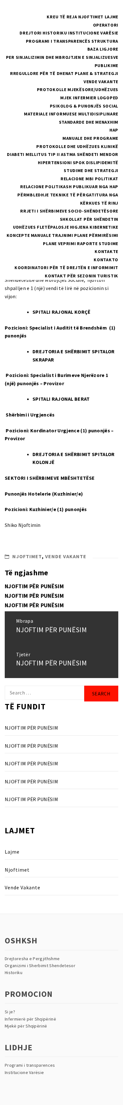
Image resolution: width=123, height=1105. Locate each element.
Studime (108, 243)
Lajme (112, 17)
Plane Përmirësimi (96, 235)
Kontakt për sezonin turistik (81, 276)
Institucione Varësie (93, 33)
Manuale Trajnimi (52, 235)
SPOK (79, 162)
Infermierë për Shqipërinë (30, 1019)
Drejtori (31, 33)
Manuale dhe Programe (90, 138)
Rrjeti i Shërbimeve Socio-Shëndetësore (69, 211)
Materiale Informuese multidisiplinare (71, 114)
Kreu (52, 17)
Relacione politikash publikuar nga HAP (69, 186)
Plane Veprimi (59, 243)
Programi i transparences (30, 1065)
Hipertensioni (55, 162)
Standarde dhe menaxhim (88, 122)
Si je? (10, 1012)
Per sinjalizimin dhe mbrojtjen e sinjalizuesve (62, 57)
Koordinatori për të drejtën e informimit (66, 267)
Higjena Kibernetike (94, 227)
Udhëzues (24, 227)
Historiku (55, 33)
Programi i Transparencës (58, 41)
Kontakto (106, 259)
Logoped (107, 98)
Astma (68, 154)
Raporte (87, 243)
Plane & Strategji (96, 73)
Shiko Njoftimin (23, 525)
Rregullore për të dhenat (42, 73)
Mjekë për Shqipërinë (26, 1026)
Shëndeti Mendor (98, 154)
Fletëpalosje (53, 227)
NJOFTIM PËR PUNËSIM (34, 586)
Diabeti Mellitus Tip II (33, 154)
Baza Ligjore (102, 49)
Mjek (66, 98)
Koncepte (18, 235)
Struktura (104, 41)
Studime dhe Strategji (91, 170)
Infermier (84, 98)
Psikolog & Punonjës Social (84, 106)
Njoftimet (90, 17)
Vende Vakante (101, 81)
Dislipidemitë (102, 162)
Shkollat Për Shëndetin (89, 219)
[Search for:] (44, 693)
